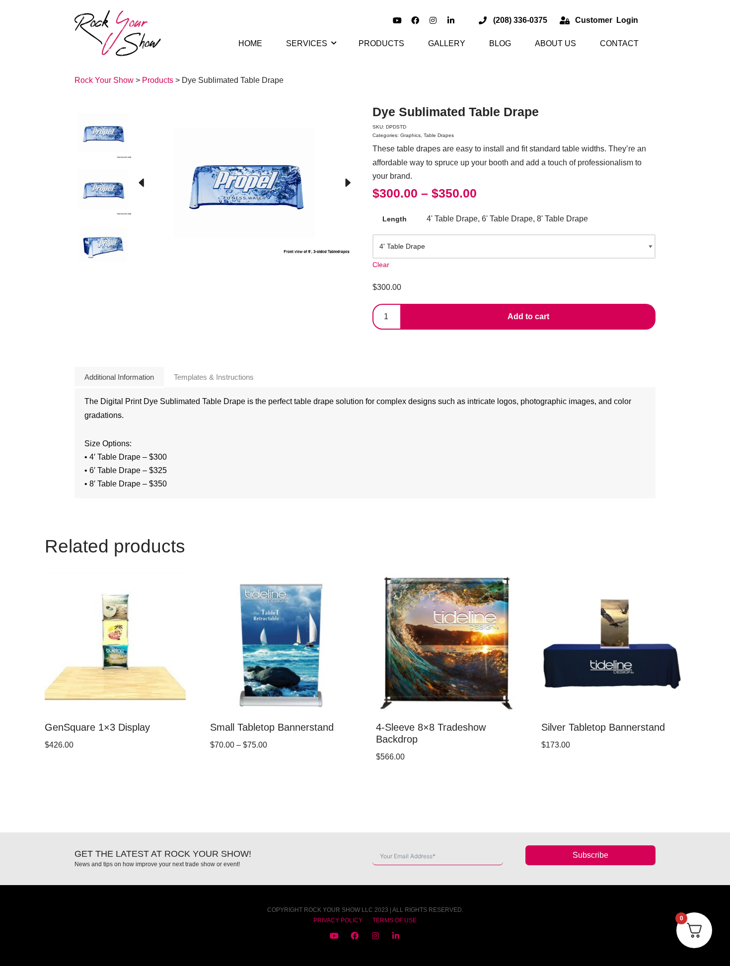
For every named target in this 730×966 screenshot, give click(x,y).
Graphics (410, 135)
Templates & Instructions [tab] (214, 377)
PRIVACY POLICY (338, 920)
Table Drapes (439, 135)
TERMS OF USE (394, 920)
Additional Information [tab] (119, 377)
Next (348, 183)
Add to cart (528, 316)
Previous (141, 183)
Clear (380, 265)
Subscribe (590, 855)
